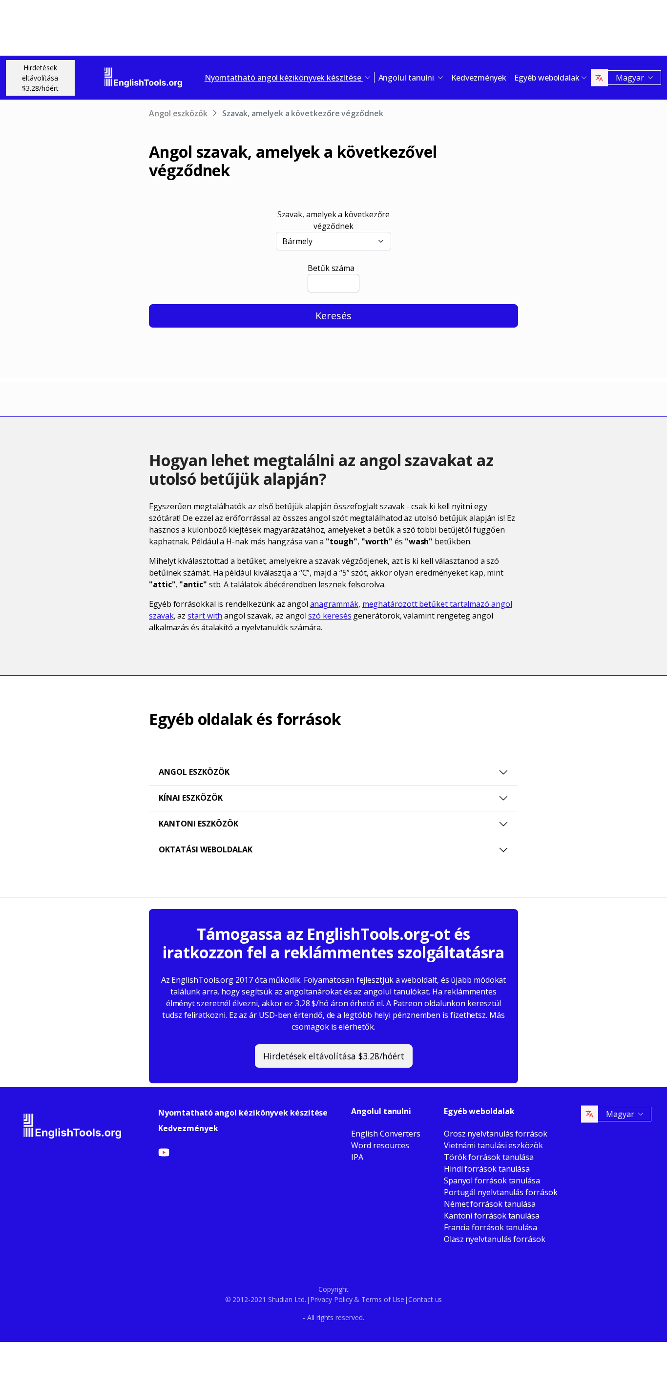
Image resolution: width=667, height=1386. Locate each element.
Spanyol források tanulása (492, 1180)
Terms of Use (382, 1299)
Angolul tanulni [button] (407, 77)
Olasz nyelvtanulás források (494, 1239)
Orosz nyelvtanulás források (495, 1133)
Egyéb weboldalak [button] (547, 77)
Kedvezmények (478, 77)
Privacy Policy (331, 1299)
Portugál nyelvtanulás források (501, 1192)
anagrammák (334, 604)
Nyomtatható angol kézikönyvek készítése (243, 1112)
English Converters (385, 1133)
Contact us (425, 1299)
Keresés (333, 315)
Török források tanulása (489, 1157)
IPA (357, 1157)
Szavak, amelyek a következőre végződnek (333, 220)
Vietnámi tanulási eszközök (493, 1145)
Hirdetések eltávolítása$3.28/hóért (40, 78)
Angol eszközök (178, 113)
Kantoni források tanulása (492, 1215)
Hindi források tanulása (487, 1168)
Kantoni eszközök (198, 823)
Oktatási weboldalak (205, 849)
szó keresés (329, 615)
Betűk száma (331, 268)
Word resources (380, 1145)
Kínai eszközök (191, 797)
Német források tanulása (490, 1204)
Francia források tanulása (490, 1227)
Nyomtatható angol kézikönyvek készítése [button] (284, 77)
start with (205, 615)
